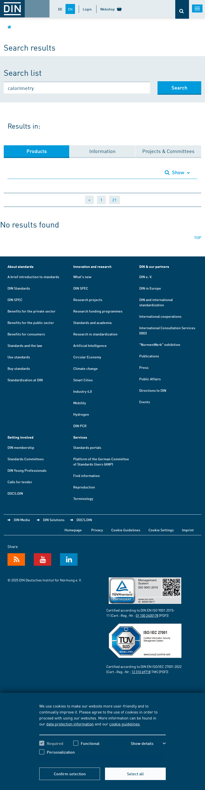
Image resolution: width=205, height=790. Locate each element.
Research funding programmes (97, 311)
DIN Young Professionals (27, 470)
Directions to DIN (152, 390)
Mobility (79, 402)
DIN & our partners (154, 266)
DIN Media (22, 519)
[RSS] (16, 559)
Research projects (87, 299)
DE (60, 9)
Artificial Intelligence (90, 345)
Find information (86, 475)
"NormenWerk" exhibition (159, 344)
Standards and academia (92, 322)
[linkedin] (69, 559)
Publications (149, 356)
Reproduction (84, 487)
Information (102, 151)
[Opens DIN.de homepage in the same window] (9, 26)
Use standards (19, 357)
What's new (82, 276)
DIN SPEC (15, 299)
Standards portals (87, 447)
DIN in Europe (150, 288)
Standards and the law (25, 345)
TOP (197, 237)
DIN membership (21, 447)
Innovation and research (92, 266)
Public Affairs (150, 379)
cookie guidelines (124, 723)
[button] (148, 743)
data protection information (70, 723)
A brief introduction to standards (33, 276)
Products (36, 151)
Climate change (85, 368)
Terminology (83, 498)
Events (144, 401)
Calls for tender (20, 481)
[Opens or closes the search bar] (182, 9)
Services (80, 437)
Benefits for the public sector (31, 322)
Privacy (97, 530)
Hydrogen (81, 414)
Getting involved (21, 437)
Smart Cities (83, 380)
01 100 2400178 (147, 615)
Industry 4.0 (82, 391)
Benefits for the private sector (32, 311)
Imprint (188, 530)
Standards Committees (26, 459)
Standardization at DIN (25, 380)
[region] (102, 733)
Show (178, 172)
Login (87, 9)
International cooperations (160, 316)
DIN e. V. (145, 276)
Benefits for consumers (26, 334)
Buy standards (19, 368)
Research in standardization (95, 334)
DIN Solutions (53, 519)
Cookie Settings (161, 530)
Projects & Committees (168, 151)
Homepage (73, 530)
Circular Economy (87, 357)
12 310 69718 (141, 671)
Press (143, 367)
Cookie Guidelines (125, 530)
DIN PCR (79, 425)
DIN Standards (19, 288)
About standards (21, 266)
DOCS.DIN (15, 493)
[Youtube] (42, 559)
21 (114, 199)
